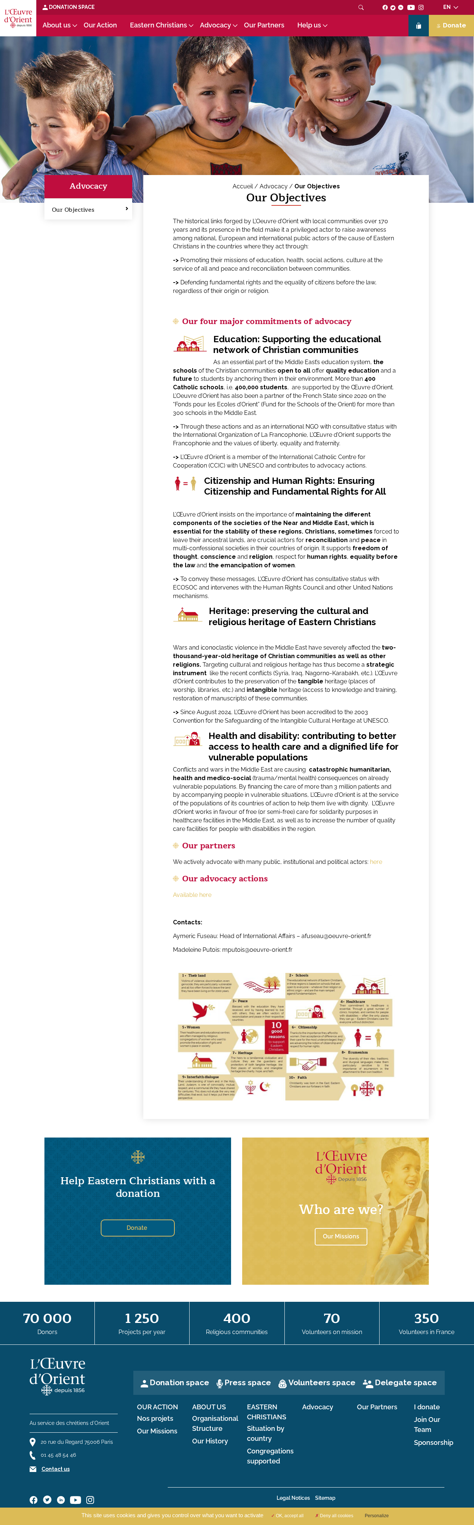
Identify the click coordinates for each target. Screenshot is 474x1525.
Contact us (55, 1469)
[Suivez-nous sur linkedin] (401, 7)
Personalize (377, 1515)
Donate (454, 25)
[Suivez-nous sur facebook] (385, 7)
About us (57, 25)
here (376, 861)
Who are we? (341, 1210)
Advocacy (215, 25)
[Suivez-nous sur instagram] (421, 7)
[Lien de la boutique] (418, 25)
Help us (309, 25)
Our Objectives (73, 210)
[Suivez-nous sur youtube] (411, 7)
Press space (247, 1382)
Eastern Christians (158, 25)
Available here (192, 894)
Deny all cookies (336, 1515)
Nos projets (155, 1418)
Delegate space (406, 1382)
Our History (210, 1441)
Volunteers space (322, 1382)
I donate (427, 1407)
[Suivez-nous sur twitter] (392, 7)
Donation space (71, 7)
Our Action (100, 25)
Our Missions (157, 1431)
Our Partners (264, 25)
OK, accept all (289, 1515)
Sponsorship (433, 1442)
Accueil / (246, 186)
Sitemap (325, 1498)
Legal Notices (293, 1498)
